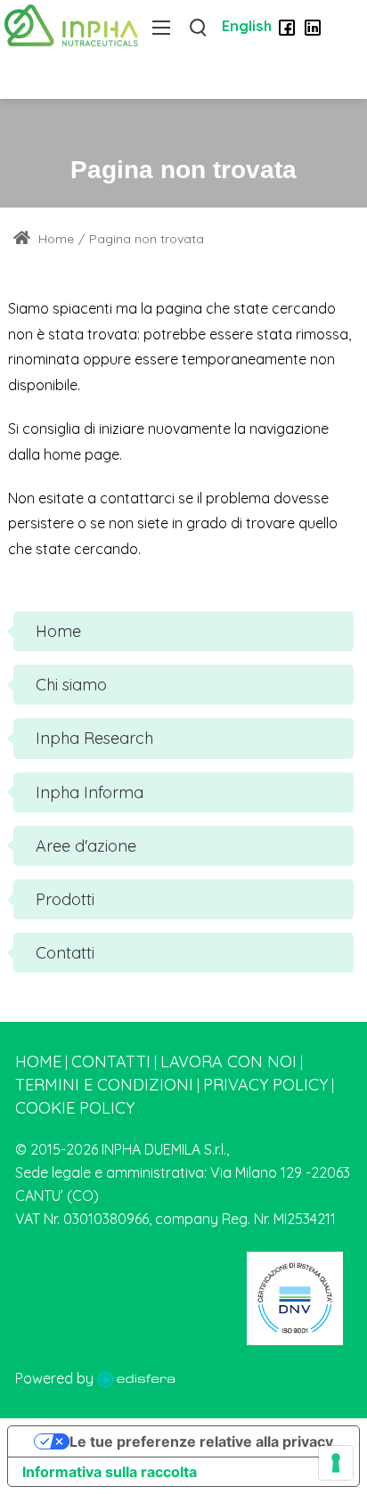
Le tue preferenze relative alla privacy (201, 1441)
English (247, 26)
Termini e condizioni (104, 1084)
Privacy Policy (265, 1084)
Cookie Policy (75, 1108)
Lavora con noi (228, 1061)
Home (54, 239)
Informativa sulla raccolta (109, 1472)
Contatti (111, 1061)
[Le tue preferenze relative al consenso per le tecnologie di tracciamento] (336, 1463)
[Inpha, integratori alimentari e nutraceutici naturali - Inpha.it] (71, 24)
